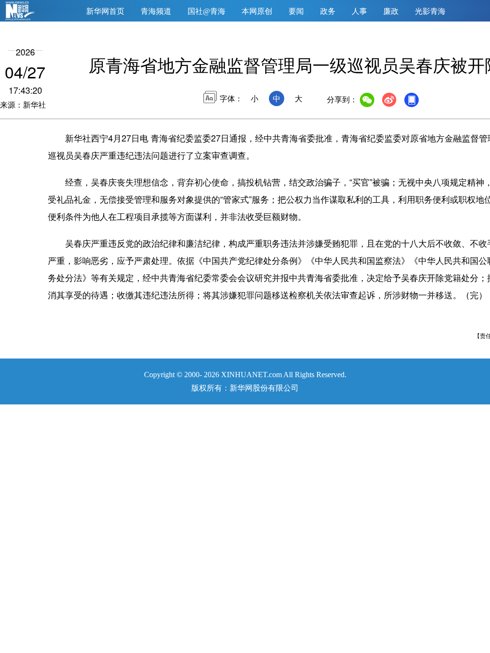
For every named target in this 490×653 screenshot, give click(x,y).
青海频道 (156, 11)
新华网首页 (105, 11)
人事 (359, 11)
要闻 (296, 11)
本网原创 (257, 11)
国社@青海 (206, 11)
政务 (327, 11)
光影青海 (430, 11)
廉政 (391, 11)
